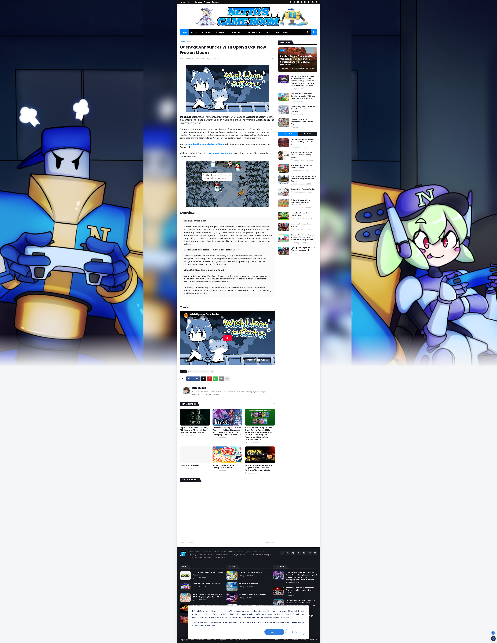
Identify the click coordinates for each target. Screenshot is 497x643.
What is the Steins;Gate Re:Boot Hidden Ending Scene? (301, 154)
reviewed (221, 153)
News (197, 372)
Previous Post (187, 542)
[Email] (221, 378)
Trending (288, 133)
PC (212, 372)
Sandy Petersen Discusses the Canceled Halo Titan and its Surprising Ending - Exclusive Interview (296, 60)
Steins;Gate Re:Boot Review (303, 189)
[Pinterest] (209, 378)
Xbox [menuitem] (268, 32)
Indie (189, 41)
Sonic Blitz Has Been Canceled (206, 583)
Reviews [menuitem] (206, 32)
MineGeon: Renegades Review (252, 594)
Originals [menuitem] (221, 32)
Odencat (204, 372)
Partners (215, 2)
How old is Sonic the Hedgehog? (300, 214)
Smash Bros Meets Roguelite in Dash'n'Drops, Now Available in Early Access (304, 237)
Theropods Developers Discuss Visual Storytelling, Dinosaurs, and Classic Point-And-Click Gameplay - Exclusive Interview (227, 431)
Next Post (269, 542)
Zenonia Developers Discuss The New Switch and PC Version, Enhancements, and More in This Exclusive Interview (300, 604)
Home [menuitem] (184, 32)
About (189, 2)
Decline (295, 632)
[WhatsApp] (215, 378)
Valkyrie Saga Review (189, 465)
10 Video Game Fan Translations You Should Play (302, 121)
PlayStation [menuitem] (253, 32)
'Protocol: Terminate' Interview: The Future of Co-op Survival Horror (300, 590)
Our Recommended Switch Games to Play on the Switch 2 (304, 141)
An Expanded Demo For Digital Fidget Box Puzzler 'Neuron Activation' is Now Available (258, 467)
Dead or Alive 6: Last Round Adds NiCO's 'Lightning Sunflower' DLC (207, 595)
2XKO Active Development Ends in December (207, 573)
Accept (274, 632)
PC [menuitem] (277, 32)
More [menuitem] (285, 32)
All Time (307, 133)
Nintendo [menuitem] (236, 32)
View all (272, 404)
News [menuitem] (194, 32)
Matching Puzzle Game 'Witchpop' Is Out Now (223, 466)
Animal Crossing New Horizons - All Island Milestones (300, 202)
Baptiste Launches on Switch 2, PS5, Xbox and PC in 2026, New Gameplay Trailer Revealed (194, 430)
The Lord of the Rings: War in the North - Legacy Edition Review (303, 178)
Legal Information (243, 639)
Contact (198, 2)
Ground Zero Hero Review (250, 572)
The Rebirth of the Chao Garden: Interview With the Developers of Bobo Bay (303, 96)
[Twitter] (203, 378)
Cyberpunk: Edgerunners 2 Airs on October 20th (303, 249)
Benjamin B (199, 387)
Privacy (207, 2)
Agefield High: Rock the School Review (301, 166)
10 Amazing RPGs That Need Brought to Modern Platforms (303, 108)
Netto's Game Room (208, 639)
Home (182, 2)
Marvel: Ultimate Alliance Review (302, 225)
